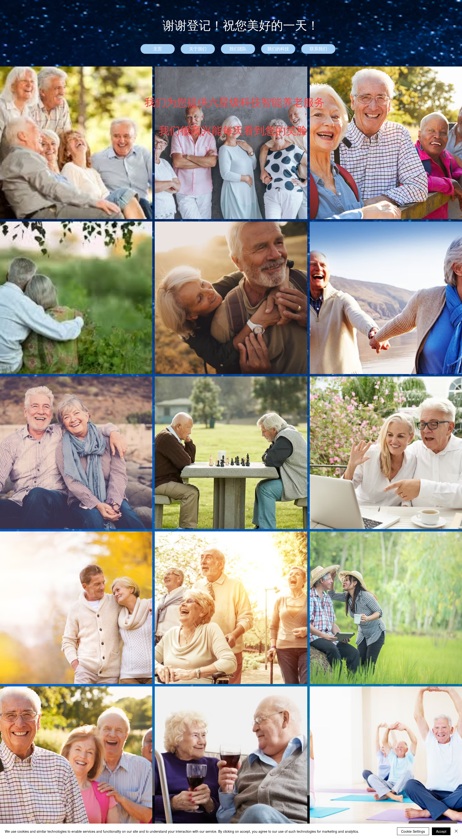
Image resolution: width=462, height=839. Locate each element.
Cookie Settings (413, 831)
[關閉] (456, 831)
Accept (441, 831)
